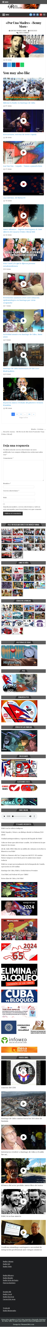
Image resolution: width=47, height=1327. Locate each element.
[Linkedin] (14, 65)
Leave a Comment (24, 33)
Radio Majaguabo (9, 1311)
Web (5, 497)
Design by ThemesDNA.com (23, 1324)
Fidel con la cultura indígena (12, 828)
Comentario (8, 458)
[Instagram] (37, 14)
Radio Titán (7, 1266)
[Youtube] (40, 14)
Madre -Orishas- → (38, 429)
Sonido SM (7, 1292)
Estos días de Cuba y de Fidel (12, 878)
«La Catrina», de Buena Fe (14, 198)
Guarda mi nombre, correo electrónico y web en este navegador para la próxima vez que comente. (22, 508)
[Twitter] (30, 14)
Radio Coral (7, 1294)
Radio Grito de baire (10, 1280)
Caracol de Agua (9, 1299)
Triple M (6, 1308)
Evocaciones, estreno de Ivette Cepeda (19, 134)
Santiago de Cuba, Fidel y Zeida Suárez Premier (19, 870)
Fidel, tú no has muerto (11, 1216)
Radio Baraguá (8, 1297)
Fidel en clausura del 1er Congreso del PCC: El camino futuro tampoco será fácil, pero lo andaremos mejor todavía (22, 857)
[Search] (44, 14)
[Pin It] (18, 65)
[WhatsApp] (22, 65)
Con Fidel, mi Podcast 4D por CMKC (14, 874)
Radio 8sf (6, 1264)
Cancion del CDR (8, 1088)
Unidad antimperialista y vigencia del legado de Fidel (21, 839)
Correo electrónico (11, 491)
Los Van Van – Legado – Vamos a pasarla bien (22, 166)
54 (29, 414)
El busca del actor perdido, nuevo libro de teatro (22, 1185)
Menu (6, 2)
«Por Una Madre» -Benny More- (23, 24)
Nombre (7, 483)
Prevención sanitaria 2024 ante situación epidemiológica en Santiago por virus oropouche (21, 300)
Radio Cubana (8, 1261)
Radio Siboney (8, 1275)
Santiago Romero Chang (18, 31)
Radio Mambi (8, 1278)
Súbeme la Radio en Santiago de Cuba (19, 103)
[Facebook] (34, 14)
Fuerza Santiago (9, 1283)
